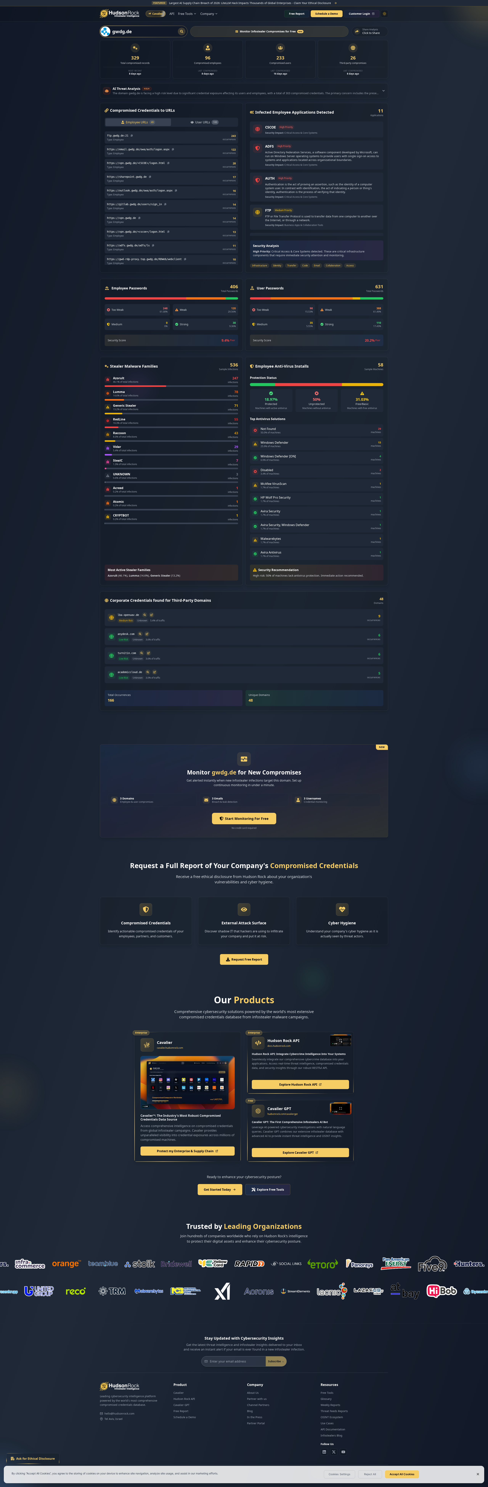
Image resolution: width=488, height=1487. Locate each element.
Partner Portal (256, 1423)
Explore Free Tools (270, 1189)
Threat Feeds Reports (334, 1411)
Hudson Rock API (184, 1399)
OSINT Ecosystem (332, 1417)
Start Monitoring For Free (247, 818)
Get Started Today (217, 1189)
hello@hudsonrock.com (119, 1413)
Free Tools (327, 1393)
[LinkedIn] (324, 1452)
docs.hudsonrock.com (279, 1046)
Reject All (370, 1474)
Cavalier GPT (181, 1405)
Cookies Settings (339, 1474)
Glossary (326, 1399)
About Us (253, 1393)
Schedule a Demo (326, 13)
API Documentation (333, 1429)
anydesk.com (126, 633)
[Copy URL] (132, 135)
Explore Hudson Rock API (298, 1084)
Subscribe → (276, 1361)
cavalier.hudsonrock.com (170, 1047)
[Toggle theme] (384, 13)
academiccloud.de (130, 672)
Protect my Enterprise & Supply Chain (185, 1151)
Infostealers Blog (331, 1435)
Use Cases (327, 1423)
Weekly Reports (330, 1405)
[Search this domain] (144, 615)
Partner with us (257, 1399)
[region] (244, 1474)
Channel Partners (258, 1405)
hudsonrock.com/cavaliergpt (282, 1114)
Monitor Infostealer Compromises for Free (271, 31)
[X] (333, 1452)
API (171, 14)
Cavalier (178, 1393)
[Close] (478, 1474)
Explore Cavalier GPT (298, 1152)
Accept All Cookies (402, 1474)
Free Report (296, 13)
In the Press (254, 1417)
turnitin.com (127, 653)
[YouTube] (343, 1452)
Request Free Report (246, 959)
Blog (250, 1411)
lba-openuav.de (128, 614)
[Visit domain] (151, 615)
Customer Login (359, 13)
